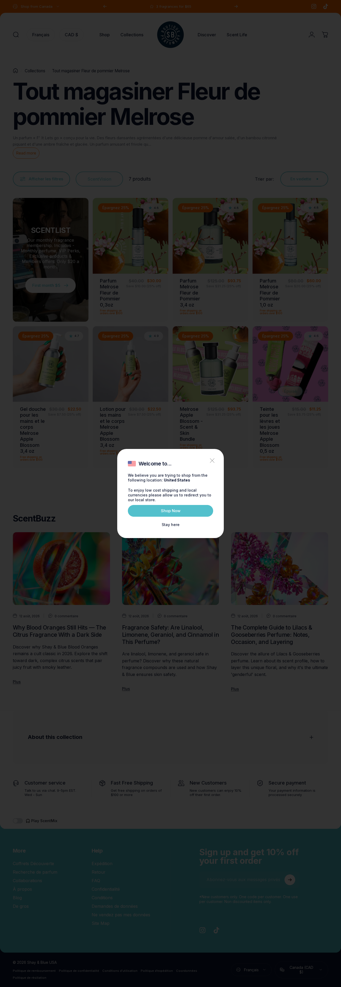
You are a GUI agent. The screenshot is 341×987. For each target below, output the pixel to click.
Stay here (171, 524)
